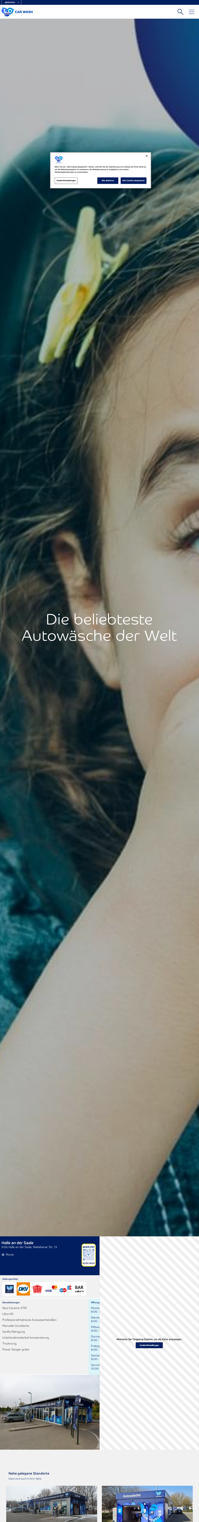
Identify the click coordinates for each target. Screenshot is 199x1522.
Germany (10, 2)
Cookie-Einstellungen (149, 1345)
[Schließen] (146, 155)
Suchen (180, 12)
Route (10, 1254)
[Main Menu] (191, 12)
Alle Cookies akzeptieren (133, 180)
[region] (100, 170)
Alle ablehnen (108, 180)
